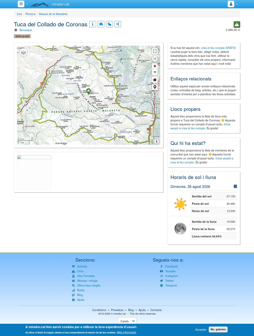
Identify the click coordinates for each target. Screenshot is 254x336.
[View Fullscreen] (155, 51)
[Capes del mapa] (23, 52)
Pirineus (30, 14)
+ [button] (155, 66)
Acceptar (200, 329)
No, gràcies (218, 329)
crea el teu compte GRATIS (218, 48)
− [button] (155, 71)
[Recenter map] (155, 80)
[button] (155, 87)
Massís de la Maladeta (53, 14)
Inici (19, 14)
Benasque (25, 30)
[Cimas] (237, 24)
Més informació (126, 332)
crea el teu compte (193, 128)
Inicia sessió (223, 158)
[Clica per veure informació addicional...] (92, 24)
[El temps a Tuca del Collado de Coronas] (109, 24)
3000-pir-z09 (22, 36)
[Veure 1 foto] (101, 24)
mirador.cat (120, 313)
